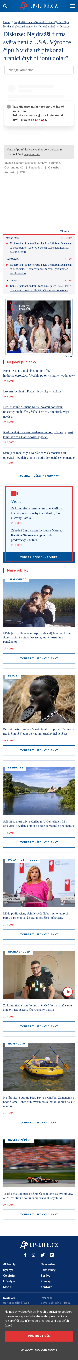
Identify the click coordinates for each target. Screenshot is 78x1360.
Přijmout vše (39, 1336)
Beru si (13, 675)
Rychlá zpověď (19, 951)
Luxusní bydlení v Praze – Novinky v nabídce (32, 391)
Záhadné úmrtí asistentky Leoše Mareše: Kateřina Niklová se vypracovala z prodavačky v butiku (36, 535)
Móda (7, 1287)
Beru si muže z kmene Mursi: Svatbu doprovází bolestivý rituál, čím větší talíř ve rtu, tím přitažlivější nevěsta (36, 411)
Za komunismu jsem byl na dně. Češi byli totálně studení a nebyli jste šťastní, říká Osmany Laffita (37, 513)
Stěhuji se (15, 767)
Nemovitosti (49, 1264)
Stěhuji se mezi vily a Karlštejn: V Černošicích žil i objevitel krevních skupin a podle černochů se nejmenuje (39, 455)
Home (6, 22)
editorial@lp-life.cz (16, 1303)
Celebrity (9, 1275)
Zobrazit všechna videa (39, 557)
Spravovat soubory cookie (39, 1349)
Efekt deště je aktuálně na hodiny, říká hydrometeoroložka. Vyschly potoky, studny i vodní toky (39, 373)
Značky (46, 1281)
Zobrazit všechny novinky (39, 476)
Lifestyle (9, 1281)
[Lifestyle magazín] (39, 6)
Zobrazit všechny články (39, 658)
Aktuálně (11, 280)
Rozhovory (48, 1270)
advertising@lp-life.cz (56, 1303)
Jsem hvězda (17, 579)
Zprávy (45, 1275)
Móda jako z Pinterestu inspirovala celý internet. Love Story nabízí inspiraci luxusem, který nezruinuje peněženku (37, 637)
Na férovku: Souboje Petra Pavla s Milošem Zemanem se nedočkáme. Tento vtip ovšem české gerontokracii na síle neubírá (41, 247)
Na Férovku (12, 259)
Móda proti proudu (23, 859)
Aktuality (9, 1264)
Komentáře (12, 238)
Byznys (8, 1270)
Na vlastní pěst (19, 1140)
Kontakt (46, 1287)
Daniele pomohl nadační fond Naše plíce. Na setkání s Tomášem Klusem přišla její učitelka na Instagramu (40, 288)
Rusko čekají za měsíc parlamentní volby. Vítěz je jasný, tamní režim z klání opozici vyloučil (38, 434)
